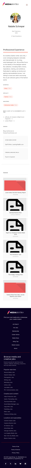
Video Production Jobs (10, 396)
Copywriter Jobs (8, 406)
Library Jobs (7, 385)
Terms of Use (15, 446)
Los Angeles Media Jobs (10, 433)
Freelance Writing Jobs (10, 414)
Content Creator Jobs (9, 420)
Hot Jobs (15, 327)
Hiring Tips (15, 341)
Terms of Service (15, 449)
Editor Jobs (7, 411)
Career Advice (15, 334)
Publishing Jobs (8, 409)
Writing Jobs (7, 380)
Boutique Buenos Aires (15, 212)
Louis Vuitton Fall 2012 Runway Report (15, 192)
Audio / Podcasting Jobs (10, 399)
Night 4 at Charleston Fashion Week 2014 (15, 233)
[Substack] (25, 463)
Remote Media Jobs (9, 372)
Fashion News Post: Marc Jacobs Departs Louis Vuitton (15, 295)
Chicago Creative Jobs (10, 430)
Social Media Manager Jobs (11, 404)
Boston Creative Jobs (9, 438)
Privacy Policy (15, 452)
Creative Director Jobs (10, 423)
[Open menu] (27, 5)
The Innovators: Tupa (15, 254)
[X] (10, 463)
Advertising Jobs (8, 428)
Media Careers (16, 345)
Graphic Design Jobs (9, 374)
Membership (15, 331)
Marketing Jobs (8, 382)
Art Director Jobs (8, 425)
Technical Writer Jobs (10, 401)
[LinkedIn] (15, 463)
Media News (15, 338)
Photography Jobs (9, 377)
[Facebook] (5, 463)
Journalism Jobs (8, 387)
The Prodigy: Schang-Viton (15, 274)
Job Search (16, 324)
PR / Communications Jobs (11, 390)
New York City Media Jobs (11, 435)
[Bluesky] (20, 463)
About (15, 348)
